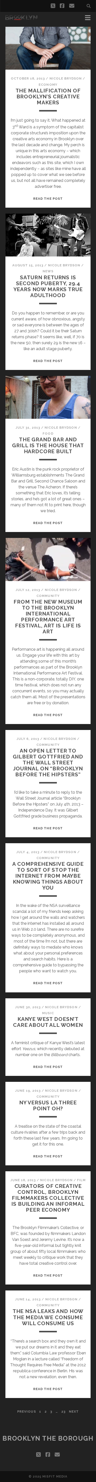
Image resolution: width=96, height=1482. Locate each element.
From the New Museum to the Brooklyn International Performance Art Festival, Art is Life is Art (48, 617)
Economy (48, 84)
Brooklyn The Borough (47, 1438)
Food (48, 433)
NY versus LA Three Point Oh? (48, 1105)
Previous (26, 1411)
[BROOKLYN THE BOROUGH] (21, 18)
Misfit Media (54, 1476)
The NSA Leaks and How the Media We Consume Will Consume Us (48, 1317)
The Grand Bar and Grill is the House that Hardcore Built (48, 445)
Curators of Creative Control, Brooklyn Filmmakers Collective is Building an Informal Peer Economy (47, 1198)
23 (63, 1411)
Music (48, 1013)
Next (74, 1411)
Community (47, 596)
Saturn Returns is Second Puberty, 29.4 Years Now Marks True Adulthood (48, 286)
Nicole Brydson (65, 78)
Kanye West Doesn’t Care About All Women (48, 1022)
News (48, 271)
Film (81, 1180)
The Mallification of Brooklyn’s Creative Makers (48, 96)
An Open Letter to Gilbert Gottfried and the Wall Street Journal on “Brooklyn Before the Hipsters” (48, 763)
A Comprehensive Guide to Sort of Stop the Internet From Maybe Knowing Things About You (48, 876)
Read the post (48, 198)
